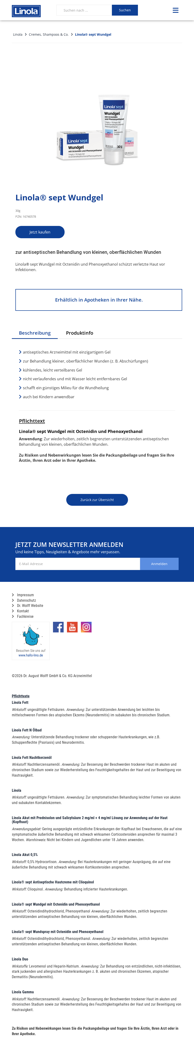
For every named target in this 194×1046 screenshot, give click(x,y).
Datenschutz (26, 600)
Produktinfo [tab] (79, 333)
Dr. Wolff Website (29, 605)
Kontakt (22, 611)
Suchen (125, 10)
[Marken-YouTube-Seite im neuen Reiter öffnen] (72, 629)
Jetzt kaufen (40, 232)
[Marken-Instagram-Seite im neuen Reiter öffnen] (86, 629)
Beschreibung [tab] (35, 333)
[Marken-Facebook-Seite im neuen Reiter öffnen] (58, 629)
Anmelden (159, 564)
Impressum (25, 595)
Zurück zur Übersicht (97, 499)
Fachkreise (25, 616)
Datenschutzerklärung (156, 583)
